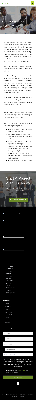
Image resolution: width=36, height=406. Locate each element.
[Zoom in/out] (2, 401)
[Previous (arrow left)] (2, 404)
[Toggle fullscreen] (6, 401)
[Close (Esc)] (14, 401)
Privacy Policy (21, 370)
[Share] (10, 401)
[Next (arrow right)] (6, 404)
